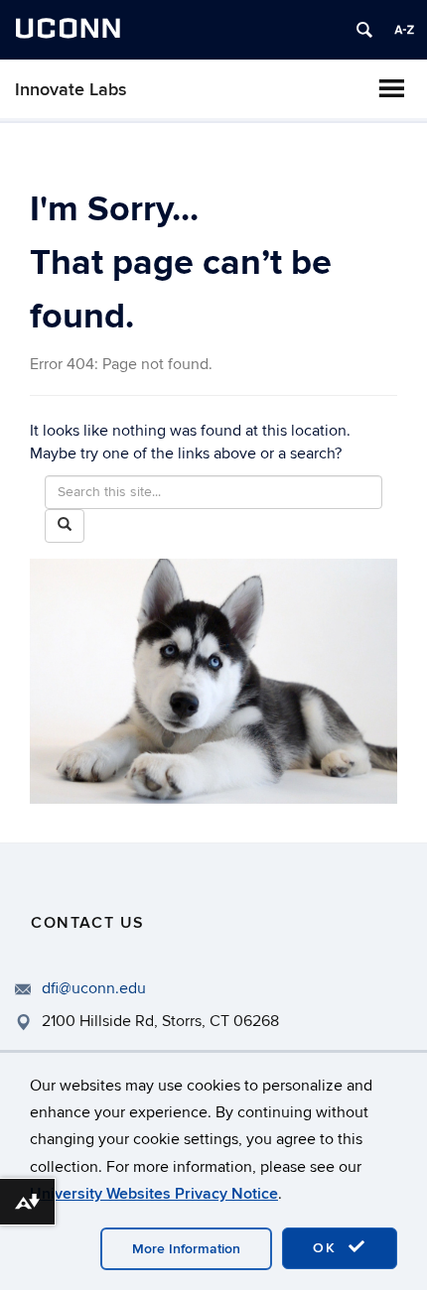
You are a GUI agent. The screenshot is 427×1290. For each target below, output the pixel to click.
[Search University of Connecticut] (364, 30)
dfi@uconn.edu (94, 988)
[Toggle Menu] (391, 88)
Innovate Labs (71, 89)
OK (328, 1247)
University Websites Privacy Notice (154, 1194)
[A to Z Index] (404, 30)
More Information (186, 1248)
